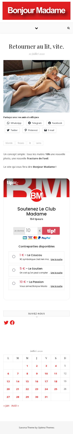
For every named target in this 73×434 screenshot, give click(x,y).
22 (27, 389)
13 (8, 381)
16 (36, 381)
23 (36, 389)
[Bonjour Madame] (36, 11)
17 (46, 381)
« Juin (6, 405)
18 (55, 381)
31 (46, 397)
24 (46, 389)
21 (17, 389)
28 (17, 397)
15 (27, 381)
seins (38, 143)
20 (8, 389)
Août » (15, 405)
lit (30, 143)
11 (55, 373)
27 (8, 397)
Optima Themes (46, 427)
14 (17, 381)
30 (36, 397)
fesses (21, 143)
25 (55, 389)
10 (46, 373)
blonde (9, 143)
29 (27, 397)
